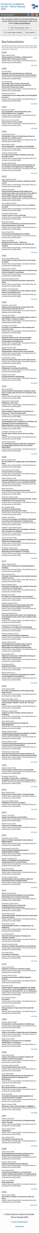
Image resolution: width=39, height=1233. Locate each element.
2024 (10, 46)
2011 (27, 47)
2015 (11, 47)
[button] (32, 15)
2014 (15, 47)
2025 (6, 46)
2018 (35, 46)
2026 (3, 46)
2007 (7, 49)
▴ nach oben (33, 1205)
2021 (22, 46)
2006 (11, 49)
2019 (30, 46)
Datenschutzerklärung (22, 23)
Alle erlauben (30, 32)
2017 (3, 47)
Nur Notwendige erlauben (13, 32)
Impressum (19, 1226)
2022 (18, 46)
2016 (7, 47)
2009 (35, 47)
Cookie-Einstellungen (19, 1222)
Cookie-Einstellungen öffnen (19, 28)
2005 (15, 49)
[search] (28, 15)
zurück (35, 38)
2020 (26, 46)
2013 (19, 47)
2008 (3, 49)
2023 (14, 46)
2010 (31, 47)
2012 (23, 47)
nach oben (34, 65)
